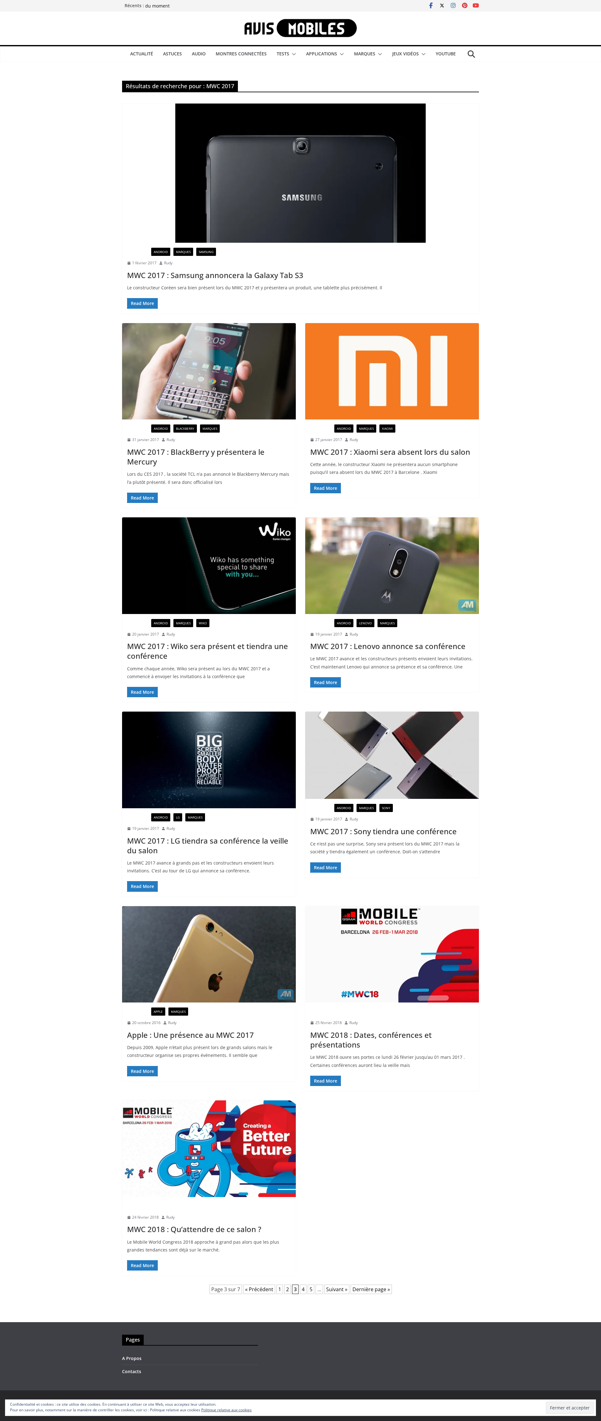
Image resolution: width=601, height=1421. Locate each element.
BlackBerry (185, 428)
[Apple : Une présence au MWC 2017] (209, 954)
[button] (292, 54)
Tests (283, 54)
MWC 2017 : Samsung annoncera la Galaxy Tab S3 (215, 275)
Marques (364, 54)
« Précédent (259, 1289)
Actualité (141, 54)
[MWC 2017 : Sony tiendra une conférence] (392, 755)
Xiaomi (387, 428)
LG (178, 817)
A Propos (131, 1358)
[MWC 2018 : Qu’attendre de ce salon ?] (209, 1148)
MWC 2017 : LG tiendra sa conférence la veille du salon (207, 845)
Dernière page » (371, 1289)
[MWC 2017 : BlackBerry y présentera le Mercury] (209, 371)
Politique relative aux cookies (226, 1410)
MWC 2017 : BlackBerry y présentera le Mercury (196, 457)
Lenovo (365, 623)
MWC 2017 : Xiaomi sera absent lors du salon (390, 452)
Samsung (206, 252)
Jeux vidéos (405, 54)
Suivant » (336, 1289)
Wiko (203, 623)
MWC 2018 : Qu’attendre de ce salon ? (194, 1229)
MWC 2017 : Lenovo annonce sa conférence (387, 646)
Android (161, 252)
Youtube (446, 54)
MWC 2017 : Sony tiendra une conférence (383, 831)
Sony (386, 808)
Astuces (172, 54)
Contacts (131, 1371)
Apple (158, 1011)
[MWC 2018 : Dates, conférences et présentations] (392, 954)
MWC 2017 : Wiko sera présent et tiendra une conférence (207, 651)
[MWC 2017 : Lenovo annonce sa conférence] (392, 565)
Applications (321, 54)
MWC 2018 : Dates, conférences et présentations (371, 1040)
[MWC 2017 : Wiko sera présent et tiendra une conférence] (209, 565)
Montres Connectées (241, 54)
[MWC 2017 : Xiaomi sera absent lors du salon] (392, 371)
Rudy (168, 263)
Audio (199, 54)
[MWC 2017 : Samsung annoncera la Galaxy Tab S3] (300, 173)
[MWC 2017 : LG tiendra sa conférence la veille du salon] (209, 760)
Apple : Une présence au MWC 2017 (190, 1035)
